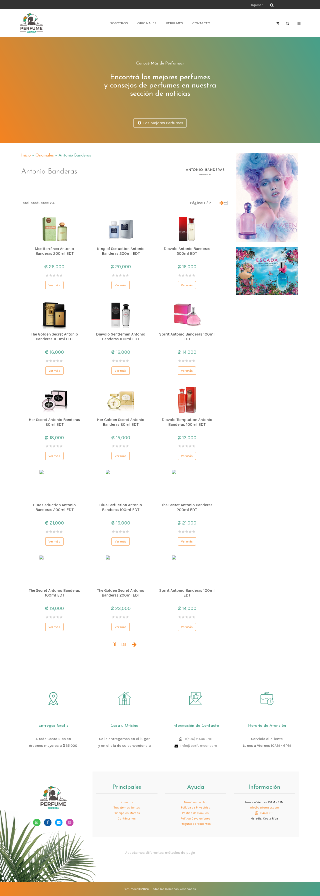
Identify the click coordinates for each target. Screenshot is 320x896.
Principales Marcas (127, 813)
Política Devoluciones (195, 818)
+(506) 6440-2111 (198, 738)
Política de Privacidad (195, 807)
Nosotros (119, 23)
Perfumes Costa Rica (206, 4)
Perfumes (174, 23)
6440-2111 (267, 813)
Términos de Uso (195, 802)
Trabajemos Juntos (127, 807)
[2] (123, 644)
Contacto (201, 23)
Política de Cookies (195, 813)
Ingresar (256, 5)
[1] (114, 644)
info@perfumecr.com (198, 745)
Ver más (54, 285)
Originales (146, 23)
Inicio (26, 156)
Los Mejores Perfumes (162, 122)
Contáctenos (127, 818)
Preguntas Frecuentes (195, 824)
